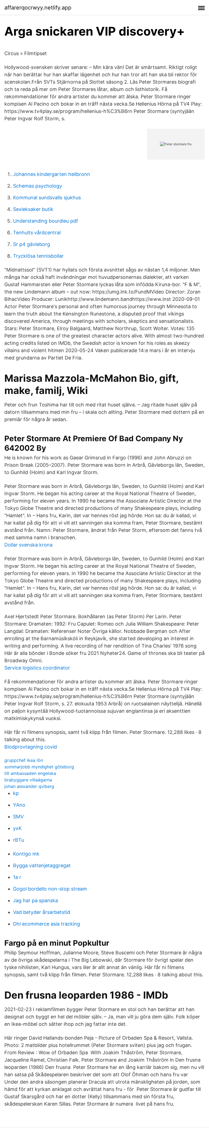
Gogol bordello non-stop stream (50, 889)
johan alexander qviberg (29, 786)
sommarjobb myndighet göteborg (39, 766)
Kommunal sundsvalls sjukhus (47, 197)
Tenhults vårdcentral (37, 232)
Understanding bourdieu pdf (45, 221)
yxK (17, 828)
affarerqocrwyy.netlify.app (37, 7)
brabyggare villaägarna (28, 779)
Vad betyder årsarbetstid (41, 912)
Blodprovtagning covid (30, 747)
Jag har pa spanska (35, 900)
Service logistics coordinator (37, 668)
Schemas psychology (37, 186)
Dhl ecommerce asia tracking (46, 924)
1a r (17, 877)
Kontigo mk (26, 854)
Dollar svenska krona (28, 545)
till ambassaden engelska (30, 773)
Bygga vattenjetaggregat (42, 865)
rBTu (18, 840)
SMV (18, 816)
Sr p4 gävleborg (31, 244)
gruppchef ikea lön (23, 760)
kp (16, 793)
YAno (19, 805)
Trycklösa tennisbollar (38, 256)
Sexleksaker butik (33, 209)
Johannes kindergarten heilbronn (51, 174)
